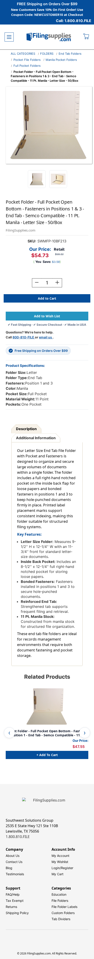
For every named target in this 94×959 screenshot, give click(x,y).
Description (26, 428)
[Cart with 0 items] (86, 37)
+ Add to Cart (47, 755)
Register (67, 868)
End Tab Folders (70, 53)
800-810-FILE (24, 337)
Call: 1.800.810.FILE (73, 20)
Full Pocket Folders (27, 65)
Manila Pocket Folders (61, 60)
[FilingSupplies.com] (48, 37)
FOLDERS (46, 53)
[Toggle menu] (9, 37)
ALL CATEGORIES (23, 53)
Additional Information (36, 438)
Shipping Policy (17, 913)
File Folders (60, 900)
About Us (12, 856)
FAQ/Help (13, 894)
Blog (9, 868)
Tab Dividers (61, 919)
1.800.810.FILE (18, 836)
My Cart (57, 874)
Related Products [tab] (47, 676)
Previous (9, 732)
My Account (60, 856)
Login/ (56, 868)
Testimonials (15, 874)
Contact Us (14, 862)
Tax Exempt (15, 900)
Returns (11, 907)
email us (46, 337)
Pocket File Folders (27, 60)
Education (59, 894)
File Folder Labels (64, 907)
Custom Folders (63, 913)
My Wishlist (60, 862)
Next (84, 732)
